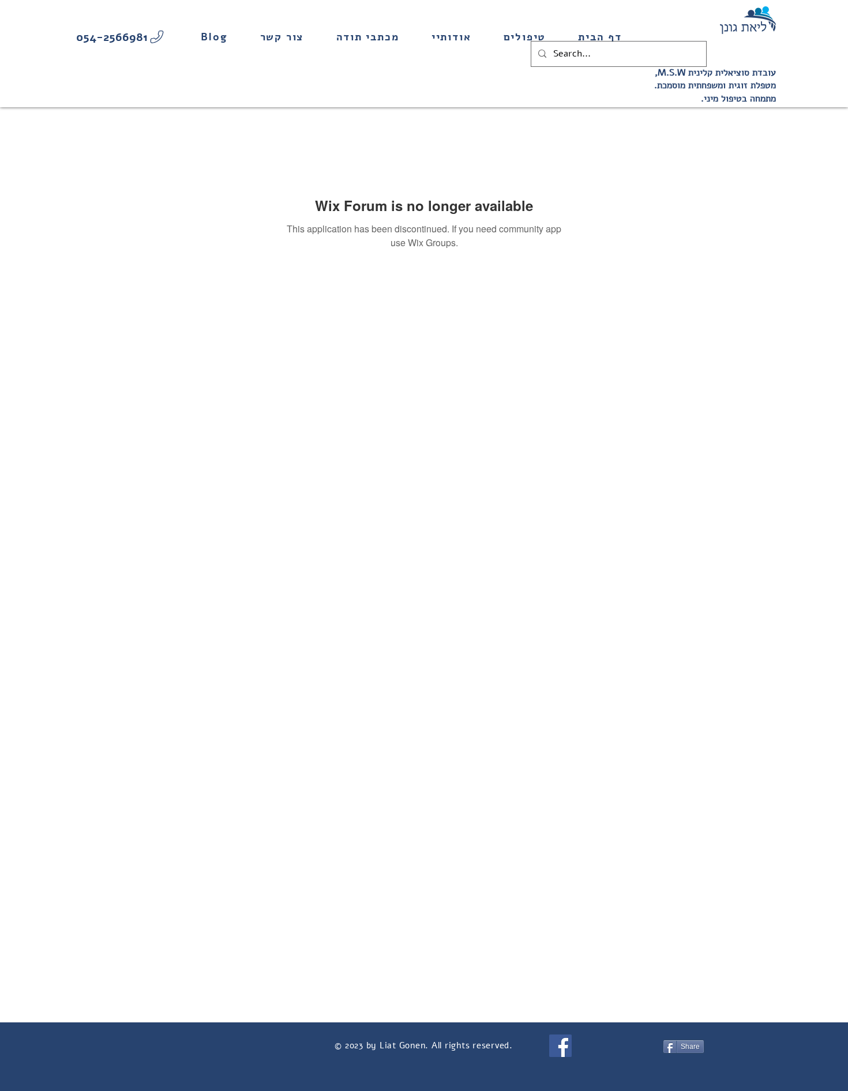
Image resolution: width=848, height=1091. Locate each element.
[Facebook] (560, 1045)
